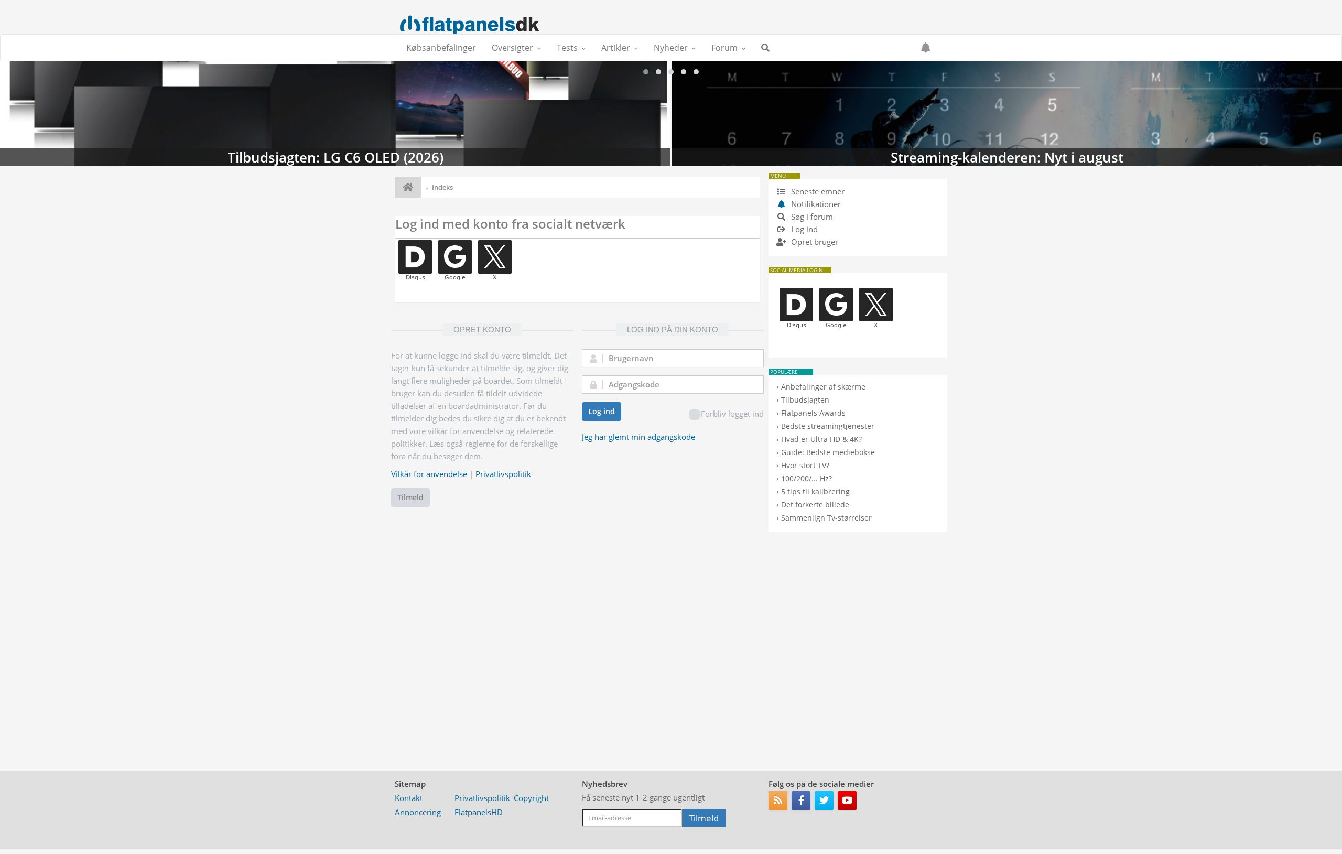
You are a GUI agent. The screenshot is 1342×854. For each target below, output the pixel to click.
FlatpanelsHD (478, 812)
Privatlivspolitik (503, 474)
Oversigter (512, 47)
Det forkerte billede (815, 505)
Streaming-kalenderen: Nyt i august (335, 113)
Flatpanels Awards (813, 413)
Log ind (601, 411)
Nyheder (671, 47)
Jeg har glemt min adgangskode (638, 436)
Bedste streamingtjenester (827, 426)
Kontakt (409, 798)
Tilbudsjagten (805, 400)
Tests (567, 47)
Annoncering (418, 812)
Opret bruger (813, 241)
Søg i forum (811, 216)
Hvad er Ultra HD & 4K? (821, 439)
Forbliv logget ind (732, 413)
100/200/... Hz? (806, 478)
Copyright (531, 798)
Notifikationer (816, 204)
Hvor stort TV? (805, 465)
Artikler (615, 47)
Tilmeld (410, 497)
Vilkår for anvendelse (429, 474)
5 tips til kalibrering (815, 491)
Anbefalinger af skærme (823, 387)
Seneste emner (817, 191)
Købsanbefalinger (441, 47)
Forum (724, 47)
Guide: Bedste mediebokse (828, 452)
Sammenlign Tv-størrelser (826, 518)
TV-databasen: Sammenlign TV (1007, 113)
